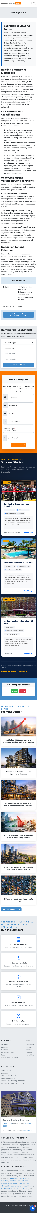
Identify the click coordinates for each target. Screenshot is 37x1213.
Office (21, 1178)
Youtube (29, 1052)
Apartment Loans (8, 1078)
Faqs (3, 1055)
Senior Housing (6, 1188)
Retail (26, 1178)
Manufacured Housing (25, 1186)
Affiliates (4, 1047)
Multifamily (14, 1178)
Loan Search (18, 364)
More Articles (10, 909)
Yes (15, 691)
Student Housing (22, 1188)
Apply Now (17, 445)
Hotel (10, 1183)
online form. (27, 1130)
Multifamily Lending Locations (12, 1083)
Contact (4, 1050)
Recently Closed (7, 1052)
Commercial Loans (8, 1075)
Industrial (4, 1181)
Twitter (28, 1050)
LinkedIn (29, 1047)
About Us (4, 1045)
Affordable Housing (8, 1186)
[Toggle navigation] (33, 3)
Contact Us (7, 1123)
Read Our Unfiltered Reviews (14, 671)
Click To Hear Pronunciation (18, 314)
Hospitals (12, 1181)
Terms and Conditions (9, 1057)
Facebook (30, 1045)
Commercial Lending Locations (13, 1081)
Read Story (28, 532)
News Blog (30, 1055)
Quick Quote (6, 1070)
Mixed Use (17, 1183)
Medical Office (22, 1181)
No (23, 691)
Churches (25, 1183)
